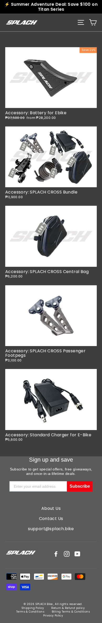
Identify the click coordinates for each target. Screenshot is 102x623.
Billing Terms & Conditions (71, 612)
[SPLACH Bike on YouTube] (77, 554)
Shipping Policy (32, 608)
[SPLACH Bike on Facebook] (56, 554)
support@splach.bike (51, 529)
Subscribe (80, 486)
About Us (51, 508)
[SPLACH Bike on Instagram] (67, 554)
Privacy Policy (53, 616)
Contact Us (51, 519)
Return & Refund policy (68, 608)
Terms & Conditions (30, 612)
